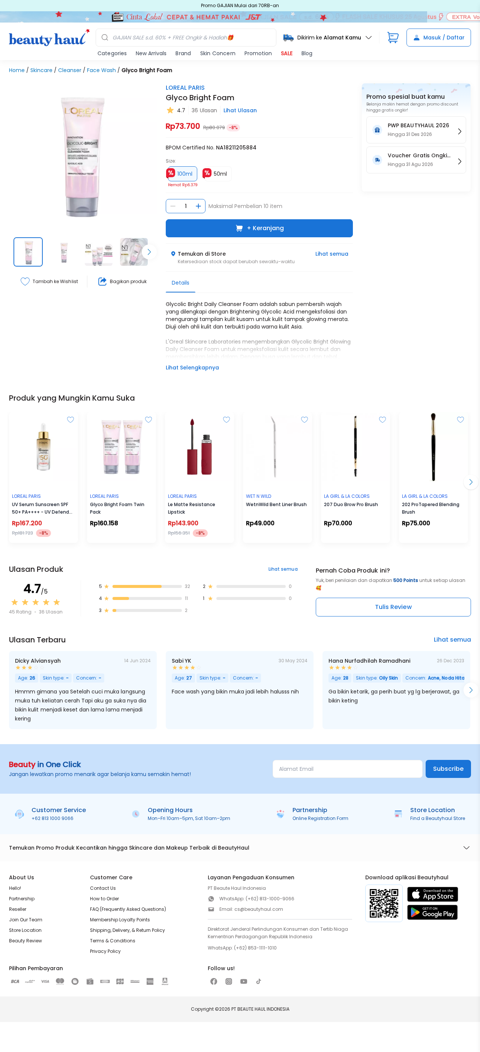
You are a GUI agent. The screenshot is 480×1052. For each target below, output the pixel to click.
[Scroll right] (149, 251)
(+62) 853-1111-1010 (255, 948)
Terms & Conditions (112, 940)
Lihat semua (331, 254)
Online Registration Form (320, 818)
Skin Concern (218, 53)
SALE (286, 53)
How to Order (104, 898)
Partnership (21, 898)
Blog (307, 53)
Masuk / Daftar (444, 37)
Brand (183, 53)
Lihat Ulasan (240, 110)
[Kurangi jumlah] (173, 206)
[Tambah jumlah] (198, 206)
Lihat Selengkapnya (192, 367)
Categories (112, 53)
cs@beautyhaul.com (258, 909)
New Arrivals (151, 53)
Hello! (15, 888)
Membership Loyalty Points (120, 919)
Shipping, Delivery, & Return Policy (127, 930)
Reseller (17, 909)
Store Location (25, 930)
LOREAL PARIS (185, 87)
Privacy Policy (105, 951)
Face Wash (101, 70)
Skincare (41, 70)
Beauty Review (25, 940)
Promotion (258, 53)
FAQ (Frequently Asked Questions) (128, 909)
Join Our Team (25, 919)
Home (17, 70)
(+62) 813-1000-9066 (270, 898)
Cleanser (69, 70)
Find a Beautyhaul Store (437, 818)
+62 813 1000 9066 (53, 818)
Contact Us (103, 888)
